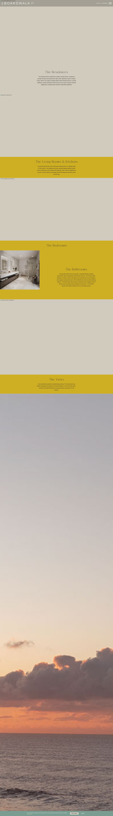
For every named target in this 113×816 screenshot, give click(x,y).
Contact (98, 3)
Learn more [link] (29, 814)
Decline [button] (83, 813)
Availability (104, 3)
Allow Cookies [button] (74, 813)
